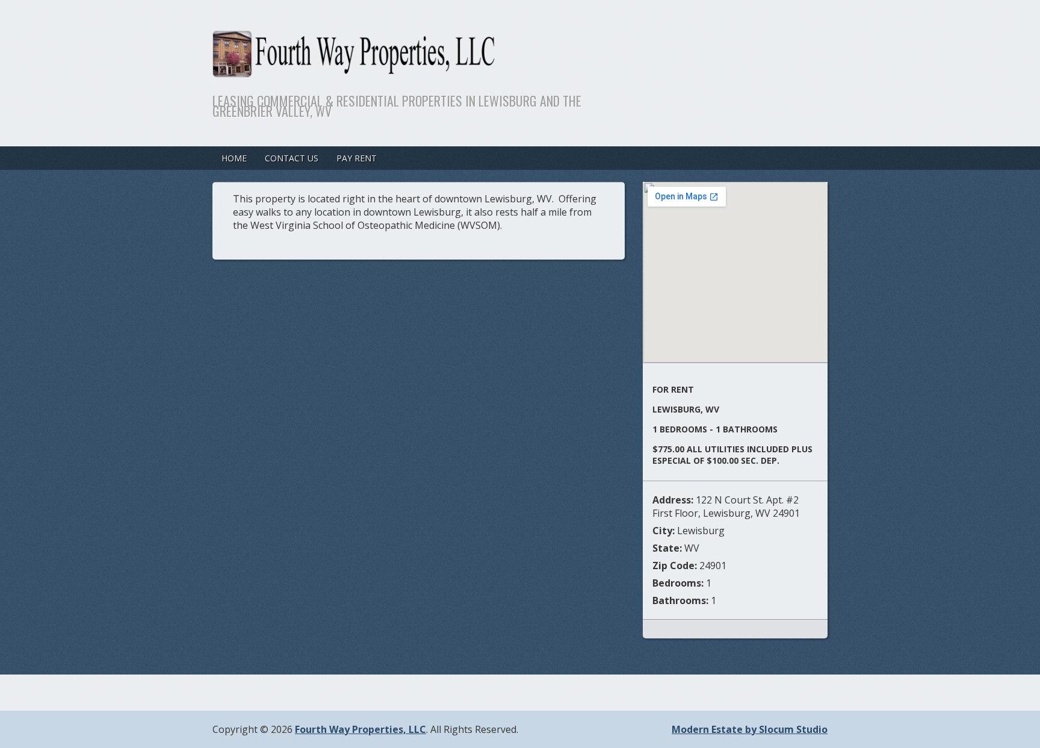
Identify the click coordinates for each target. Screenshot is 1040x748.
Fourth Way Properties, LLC (360, 729)
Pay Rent (356, 158)
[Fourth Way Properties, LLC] (453, 70)
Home (234, 158)
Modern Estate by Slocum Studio (750, 729)
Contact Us (291, 158)
